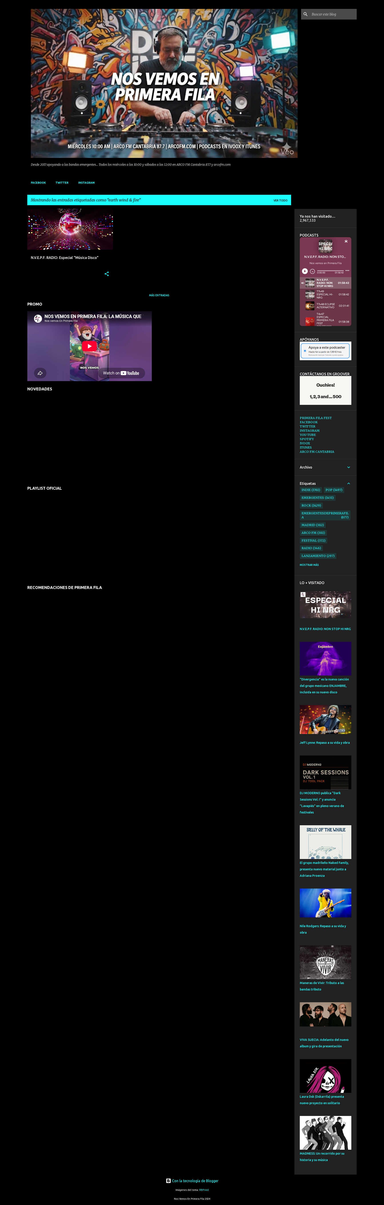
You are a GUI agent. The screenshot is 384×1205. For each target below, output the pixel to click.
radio (307, 548)
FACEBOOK (38, 182)
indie (306, 490)
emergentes (313, 498)
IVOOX (305, 443)
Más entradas (159, 295)
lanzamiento (314, 556)
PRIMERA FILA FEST (316, 418)
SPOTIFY (307, 439)
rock (306, 505)
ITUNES (306, 447)
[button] (106, 274)
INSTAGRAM (86, 182)
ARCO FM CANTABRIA (317, 452)
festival (309, 541)
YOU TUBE (308, 435)
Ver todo (281, 200)
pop (329, 490)
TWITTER (62, 182)
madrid (308, 525)
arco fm (309, 533)
